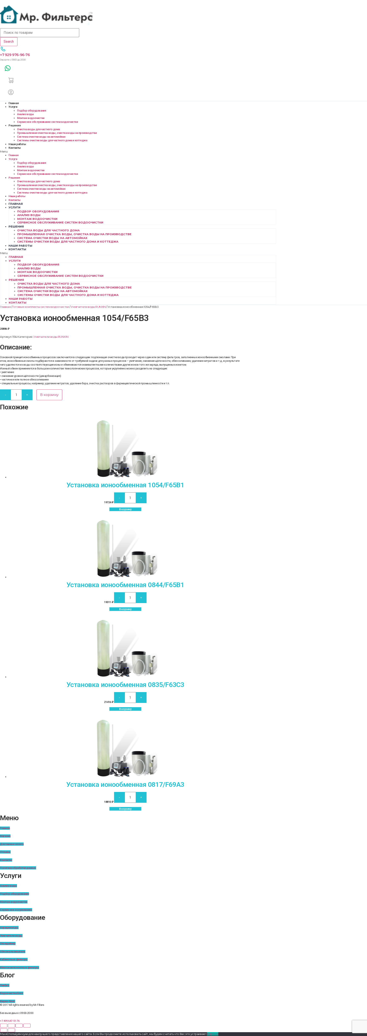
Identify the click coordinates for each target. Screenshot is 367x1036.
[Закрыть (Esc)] (27, 1026)
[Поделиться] (19, 1026)
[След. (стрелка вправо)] (11, 1030)
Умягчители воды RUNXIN (88, 306)
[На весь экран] (11, 1026)
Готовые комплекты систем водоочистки (41, 306)
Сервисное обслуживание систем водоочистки (47, 121)
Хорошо (212, 1034)
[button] (138, 152)
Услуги (12, 106)
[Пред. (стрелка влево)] (3, 1030)
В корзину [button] (125, 509)
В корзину (49, 395)
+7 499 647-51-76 (10, 1020)
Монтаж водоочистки (30, 118)
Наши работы (17, 144)
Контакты (14, 147)
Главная (13, 103)
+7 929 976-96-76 (15, 55)
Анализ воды (25, 114)
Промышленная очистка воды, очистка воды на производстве (57, 132)
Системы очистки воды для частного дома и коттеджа (52, 140)
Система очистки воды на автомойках (41, 136)
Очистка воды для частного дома (38, 129)
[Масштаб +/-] (3, 1026)
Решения (14, 125)
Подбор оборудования (31, 110)
